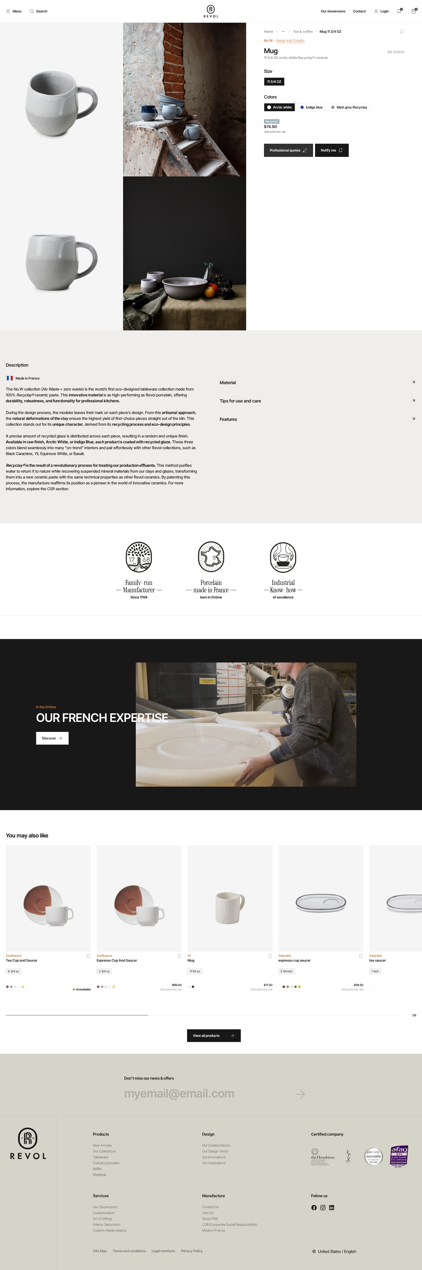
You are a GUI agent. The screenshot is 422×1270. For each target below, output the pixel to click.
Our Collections (104, 1151)
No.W (268, 40)
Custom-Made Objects (110, 1230)
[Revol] (28, 1143)
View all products (206, 1035)
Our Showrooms (105, 1207)
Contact (359, 11)
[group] (48, 926)
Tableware (100, 1157)
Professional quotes (285, 150)
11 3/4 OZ (274, 81)
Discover (49, 738)
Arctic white (282, 107)
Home (268, 31)
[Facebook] (314, 1208)
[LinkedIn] (332, 1208)
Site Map (100, 1251)
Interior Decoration (106, 1224)
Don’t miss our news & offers (149, 1078)
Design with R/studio (290, 40)
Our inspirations (214, 1163)
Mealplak (99, 1174)
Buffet (97, 1169)
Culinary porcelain (106, 1163)
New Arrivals (102, 1145)
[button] (381, 11)
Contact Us (210, 1207)
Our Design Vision (215, 1151)
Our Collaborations (216, 1145)
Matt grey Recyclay (352, 107)
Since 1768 (210, 1218)
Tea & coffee (303, 31)
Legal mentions (163, 1251)
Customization (104, 1213)
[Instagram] (323, 1208)
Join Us (207, 1213)
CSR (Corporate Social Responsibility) (229, 1224)
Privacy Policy (192, 1251)
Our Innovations (214, 1157)
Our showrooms (333, 11)
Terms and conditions (129, 1251)
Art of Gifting (102, 1218)
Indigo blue (314, 107)
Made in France (213, 1230)
